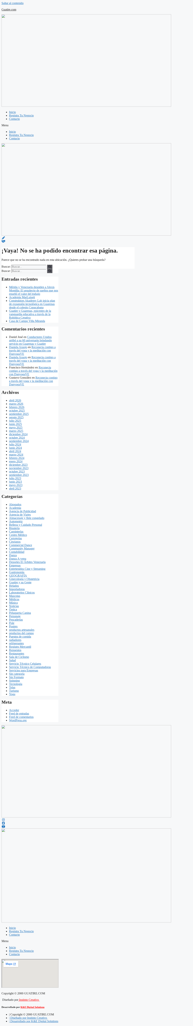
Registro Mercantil (20, 646)
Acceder (14, 710)
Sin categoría (17, 673)
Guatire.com (9, 9)
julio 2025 (15, 420)
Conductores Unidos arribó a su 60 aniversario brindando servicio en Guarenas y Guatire (30, 340)
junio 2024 (15, 447)
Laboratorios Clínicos (22, 592)
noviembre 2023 (18, 468)
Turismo (14, 690)
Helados (14, 585)
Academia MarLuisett (22, 297)
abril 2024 (15, 451)
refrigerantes (16, 643)
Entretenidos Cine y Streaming (27, 568)
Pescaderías (16, 619)
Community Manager (21, 548)
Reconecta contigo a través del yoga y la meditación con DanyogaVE (32, 350)
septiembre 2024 (19, 441)
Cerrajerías (15, 538)
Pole (11, 623)
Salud (12, 660)
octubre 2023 (17, 471)
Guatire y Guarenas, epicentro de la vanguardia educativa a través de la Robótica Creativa (30, 314)
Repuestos (15, 650)
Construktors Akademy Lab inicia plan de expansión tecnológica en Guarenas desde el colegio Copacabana (32, 304)
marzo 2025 (16, 430)
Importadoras (17, 589)
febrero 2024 (16, 458)
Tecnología (15, 684)
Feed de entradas (19, 713)
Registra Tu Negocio (21, 115)
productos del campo (21, 633)
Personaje (15, 616)
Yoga (12, 694)
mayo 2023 (15, 485)
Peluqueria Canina (20, 612)
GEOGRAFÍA (18, 575)
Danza (13, 555)
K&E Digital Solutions (32, 1007)
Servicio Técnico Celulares (25, 663)
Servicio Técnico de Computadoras (30, 667)
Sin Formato (16, 677)
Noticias (14, 606)
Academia (15, 507)
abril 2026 (15, 400)
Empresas (15, 565)
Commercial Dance (20, 545)
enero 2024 (15, 461)
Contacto (14, 118)
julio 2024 (15, 444)
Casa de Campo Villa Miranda (27, 321)
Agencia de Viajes (20, 514)
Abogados (15, 504)
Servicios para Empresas (23, 670)
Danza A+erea (17, 558)
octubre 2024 (17, 437)
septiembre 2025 (19, 414)
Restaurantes (16, 653)
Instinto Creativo (29, 999)
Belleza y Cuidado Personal (25, 524)
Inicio (12, 112)
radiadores (15, 640)
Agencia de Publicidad (22, 511)
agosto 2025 (16, 417)
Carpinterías (16, 531)
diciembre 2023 (18, 464)
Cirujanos (15, 541)
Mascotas (14, 595)
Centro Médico (18, 535)
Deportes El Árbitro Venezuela (27, 562)
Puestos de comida (20, 636)
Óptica (13, 609)
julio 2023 (15, 478)
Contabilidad (16, 551)
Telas (12, 687)
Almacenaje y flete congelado (26, 518)
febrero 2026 (16, 407)
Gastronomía (16, 572)
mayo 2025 (15, 427)
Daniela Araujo (18, 347)
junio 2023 (15, 481)
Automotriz (16, 521)
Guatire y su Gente (20, 582)
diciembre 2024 (18, 434)
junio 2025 (15, 424)
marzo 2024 (16, 454)
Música (13, 602)
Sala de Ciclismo (19, 656)
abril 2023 (15, 488)
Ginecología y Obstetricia (24, 579)
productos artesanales (21, 629)
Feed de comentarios (21, 717)
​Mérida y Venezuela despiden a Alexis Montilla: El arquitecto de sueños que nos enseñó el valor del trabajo (33, 290)
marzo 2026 (16, 403)
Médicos (14, 599)
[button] (96, 125)
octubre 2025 (17, 410)
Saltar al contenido (13, 3)
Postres (13, 626)
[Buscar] (49, 267)
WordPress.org (18, 720)
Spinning (14, 680)
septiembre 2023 (19, 474)
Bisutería (14, 528)
